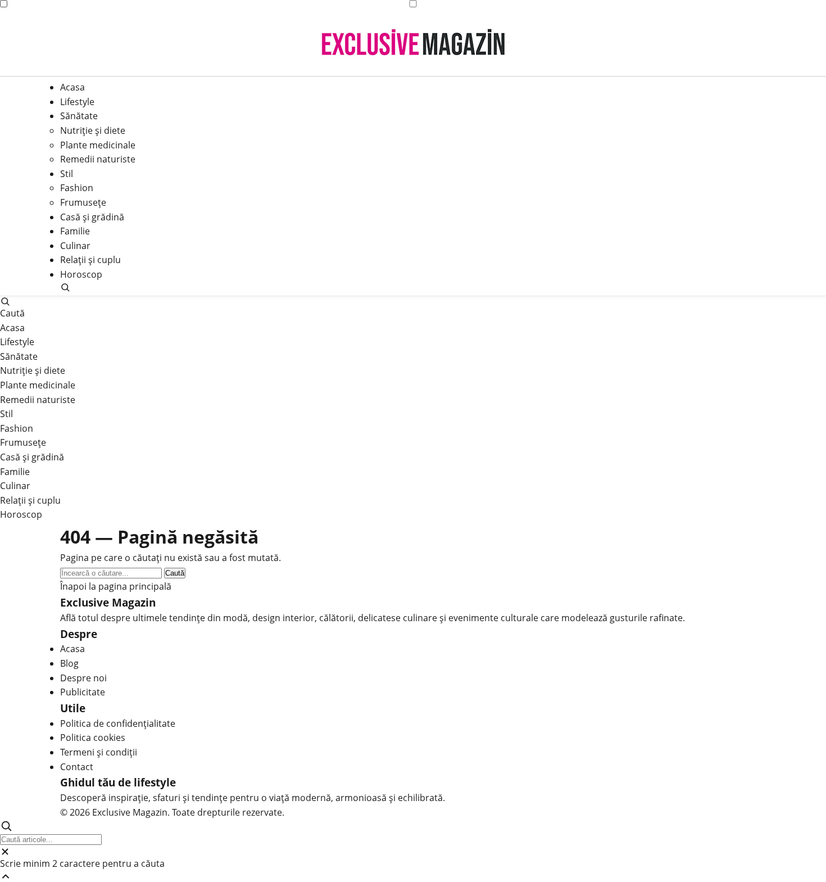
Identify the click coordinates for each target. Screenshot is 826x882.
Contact (76, 767)
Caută (174, 573)
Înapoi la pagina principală (115, 586)
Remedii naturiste (97, 159)
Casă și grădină (92, 217)
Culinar (75, 245)
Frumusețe (83, 202)
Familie (75, 231)
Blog (69, 663)
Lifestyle (77, 102)
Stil (66, 174)
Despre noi (83, 678)
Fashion (76, 188)
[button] (413, 287)
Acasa (72, 87)
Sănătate (79, 116)
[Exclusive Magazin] (413, 42)
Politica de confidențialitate (117, 723)
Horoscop (81, 274)
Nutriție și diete (92, 130)
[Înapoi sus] (413, 876)
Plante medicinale (97, 145)
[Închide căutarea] (413, 852)
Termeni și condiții (98, 752)
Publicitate (82, 692)
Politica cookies (92, 737)
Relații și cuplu (90, 260)
